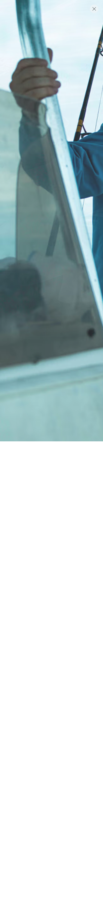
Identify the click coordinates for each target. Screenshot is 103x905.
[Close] (94, 9)
